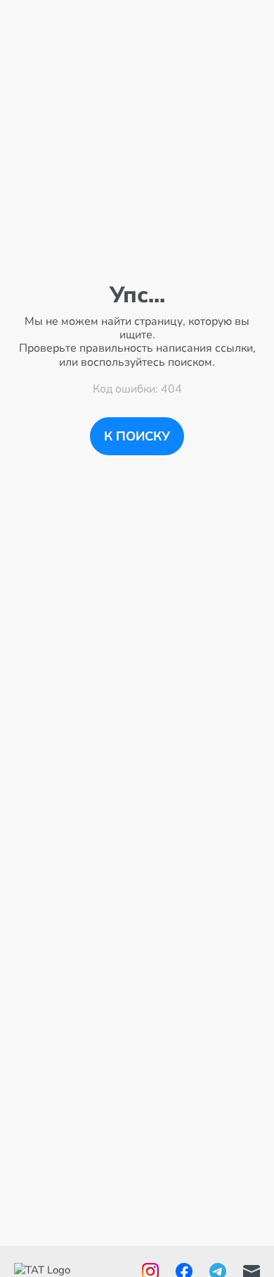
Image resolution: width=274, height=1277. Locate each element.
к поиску (137, 436)
